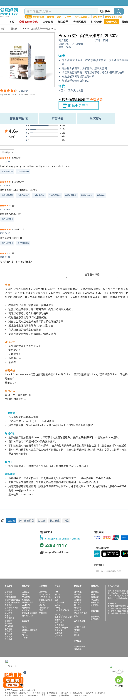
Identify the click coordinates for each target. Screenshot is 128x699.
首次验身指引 (96, 616)
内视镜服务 (9, 618)
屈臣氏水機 (38, 16)
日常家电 (77, 591)
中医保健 (8, 633)
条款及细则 (77, 692)
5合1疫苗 (26, 604)
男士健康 (8, 604)
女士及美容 (59, 619)
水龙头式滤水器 (45, 599)
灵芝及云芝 (59, 602)
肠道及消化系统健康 (63, 617)
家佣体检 (8, 623)
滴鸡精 (57, 594)
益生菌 (11, 520)
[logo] (9, 17)
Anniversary (32, 695)
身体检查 (95, 591)
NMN (57, 591)
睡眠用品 (77, 607)
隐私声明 (89, 692)
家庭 (43, 695)
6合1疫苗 (26, 607)
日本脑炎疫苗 (27, 615)
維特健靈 (97, 16)
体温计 (25, 632)
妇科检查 (8, 594)
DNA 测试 (9, 626)
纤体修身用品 (26, 520)
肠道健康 (55, 520)
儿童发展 (8, 636)
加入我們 (64, 692)
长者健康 (77, 602)
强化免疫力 (59, 614)
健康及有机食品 (80, 612)
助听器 (25, 637)
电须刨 (77, 629)
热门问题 (95, 619)
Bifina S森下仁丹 (113, 16)
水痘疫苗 (26, 610)
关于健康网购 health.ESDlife (17, 692)
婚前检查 (8, 610)
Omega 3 (59, 607)
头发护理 (58, 632)
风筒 (76, 632)
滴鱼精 (57, 604)
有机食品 (95, 602)
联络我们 (53, 692)
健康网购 (65, 695)
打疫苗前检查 (10, 597)
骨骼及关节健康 (61, 627)
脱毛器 (77, 635)
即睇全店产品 (78, 105)
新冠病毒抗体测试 (12, 599)
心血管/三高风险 (11, 607)
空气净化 (77, 594)
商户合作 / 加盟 (39, 692)
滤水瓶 (42, 604)
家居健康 (95, 597)
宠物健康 (77, 599)
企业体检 (8, 639)
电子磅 (25, 635)
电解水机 (43, 612)
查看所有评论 (92, 274)
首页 (12, 21)
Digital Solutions (80, 695)
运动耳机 (77, 649)
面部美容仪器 (79, 627)
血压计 (25, 627)
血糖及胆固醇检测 (29, 629)
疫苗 (93, 594)
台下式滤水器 (45, 597)
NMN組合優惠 (54, 16)
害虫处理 (77, 610)
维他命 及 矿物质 (62, 610)
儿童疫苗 (26, 591)
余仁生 (67, 16)
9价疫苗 (25, 594)
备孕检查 (8, 612)
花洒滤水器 (44, 607)
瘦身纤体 (58, 622)
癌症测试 (8, 620)
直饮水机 (43, 591)
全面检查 (8, 591)
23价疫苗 (26, 597)
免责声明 (101, 692)
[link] (12, 665)
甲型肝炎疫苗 (27, 602)
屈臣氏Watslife (82, 16)
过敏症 (7, 615)
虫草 (57, 599)
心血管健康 (59, 624)
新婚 (21, 695)
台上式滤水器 (45, 594)
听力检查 (8, 631)
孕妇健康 (58, 635)
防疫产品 (77, 604)
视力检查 (8, 628)
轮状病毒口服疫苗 (29, 612)
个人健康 (95, 599)
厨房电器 (77, 597)
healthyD (53, 695)
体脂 (66, 520)
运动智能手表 (79, 646)
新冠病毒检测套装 (12, 602)
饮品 (76, 615)
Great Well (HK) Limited (71, 43)
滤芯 (41, 610)
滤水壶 (42, 602)
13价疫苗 (26, 599)
